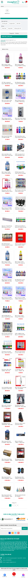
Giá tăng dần (4, 23)
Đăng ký (25, 528)
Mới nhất (18, 23)
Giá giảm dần (12, 23)
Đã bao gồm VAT (17, 28)
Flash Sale (4, 28)
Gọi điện (14, 574)
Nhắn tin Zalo (5, 576)
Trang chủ (11, 33)
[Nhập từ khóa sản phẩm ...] (23, 2)
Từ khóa (17, 33)
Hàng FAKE (10, 28)
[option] (7, 12)
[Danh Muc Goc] (7, 10)
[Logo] (13, 2)
